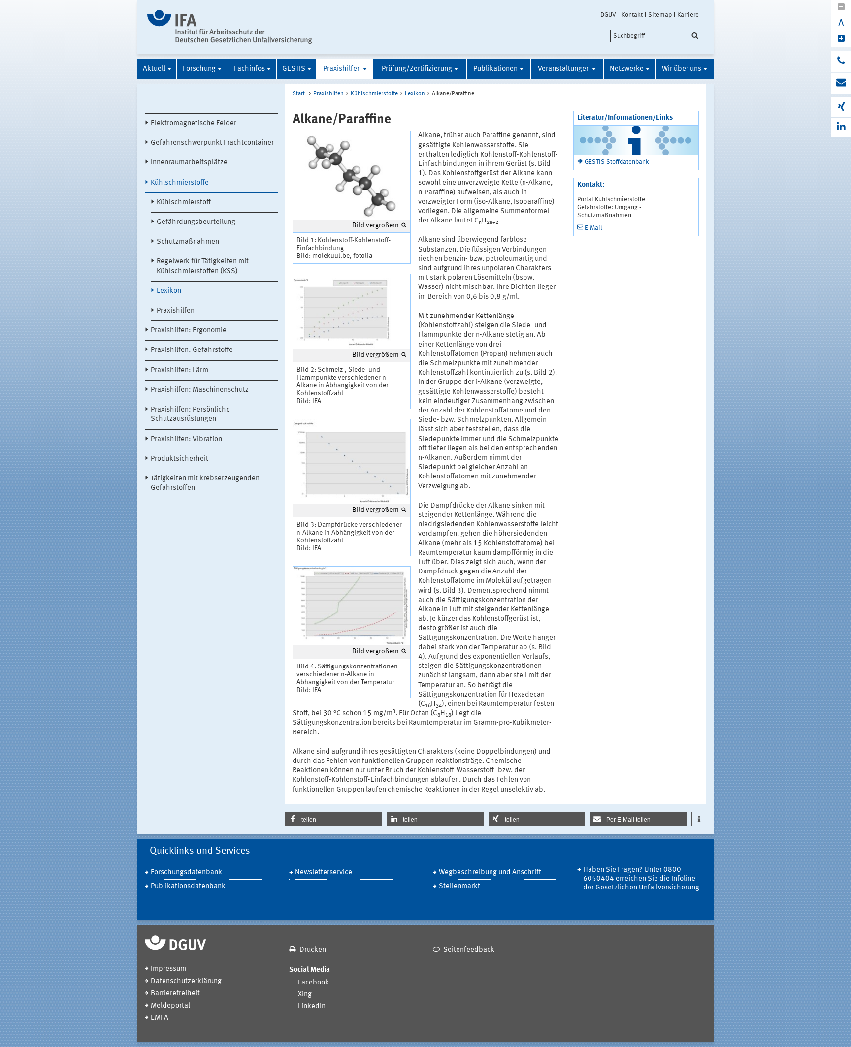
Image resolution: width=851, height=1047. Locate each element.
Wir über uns (681, 69)
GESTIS (293, 69)
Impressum (168, 969)
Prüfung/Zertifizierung (417, 69)
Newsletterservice (323, 872)
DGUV (608, 14)
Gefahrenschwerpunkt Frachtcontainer (212, 143)
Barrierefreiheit (175, 993)
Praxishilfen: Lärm (179, 370)
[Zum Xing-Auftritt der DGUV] (841, 107)
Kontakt (632, 14)
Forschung (199, 69)
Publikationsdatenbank (188, 886)
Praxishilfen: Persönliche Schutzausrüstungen (190, 414)
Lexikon (169, 291)
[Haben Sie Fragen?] (841, 61)
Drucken (312, 949)
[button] (333, 819)
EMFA (159, 1018)
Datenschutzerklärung (186, 981)
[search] (655, 36)
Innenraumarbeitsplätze (189, 162)
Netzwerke (627, 69)
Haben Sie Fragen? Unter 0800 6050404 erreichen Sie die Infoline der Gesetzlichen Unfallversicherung (641, 878)
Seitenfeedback (468, 949)
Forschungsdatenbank (186, 872)
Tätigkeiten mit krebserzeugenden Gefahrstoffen (205, 483)
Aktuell (154, 69)
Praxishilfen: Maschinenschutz (200, 390)
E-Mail (593, 228)
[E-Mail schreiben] (841, 83)
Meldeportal (170, 1006)
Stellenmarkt (459, 886)
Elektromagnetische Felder (193, 123)
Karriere (688, 14)
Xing (305, 994)
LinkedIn (312, 1006)
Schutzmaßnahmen (188, 242)
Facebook (313, 982)
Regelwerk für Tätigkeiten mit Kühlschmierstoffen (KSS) (203, 266)
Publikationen (495, 69)
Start (299, 93)
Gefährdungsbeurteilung (196, 222)
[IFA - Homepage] (229, 27)
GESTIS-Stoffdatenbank (617, 162)
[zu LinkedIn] (841, 127)
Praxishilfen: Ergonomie (189, 330)
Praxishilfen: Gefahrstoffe (192, 350)
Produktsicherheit (179, 459)
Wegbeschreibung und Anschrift (490, 872)
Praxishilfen (342, 69)
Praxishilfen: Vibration (186, 439)
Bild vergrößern (375, 225)
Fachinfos (249, 69)
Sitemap (660, 14)
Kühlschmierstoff (184, 202)
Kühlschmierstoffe (180, 183)
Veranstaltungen (564, 69)
